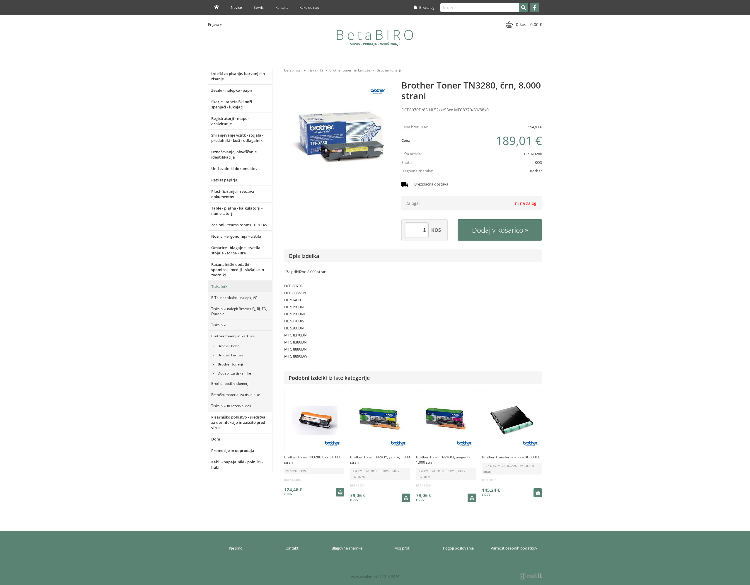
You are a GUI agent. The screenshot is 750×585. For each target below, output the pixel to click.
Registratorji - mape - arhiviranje (230, 121)
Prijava (215, 24)
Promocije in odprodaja (232, 450)
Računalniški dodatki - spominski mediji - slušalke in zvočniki (237, 270)
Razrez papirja (224, 180)
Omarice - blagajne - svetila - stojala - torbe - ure (236, 250)
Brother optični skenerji (230, 383)
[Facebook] (534, 7)
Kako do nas (309, 7)
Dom (215, 439)
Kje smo (236, 548)
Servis (259, 7)
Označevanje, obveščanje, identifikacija (234, 154)
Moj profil (402, 548)
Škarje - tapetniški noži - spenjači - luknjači (232, 104)
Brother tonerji (230, 364)
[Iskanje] (523, 7)
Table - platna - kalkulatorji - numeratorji (236, 210)
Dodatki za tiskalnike (234, 373)
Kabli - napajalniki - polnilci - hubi (237, 464)
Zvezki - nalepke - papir (232, 90)
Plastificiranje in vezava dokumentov (232, 194)
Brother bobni (229, 345)
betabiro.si (292, 70)
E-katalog (426, 7)
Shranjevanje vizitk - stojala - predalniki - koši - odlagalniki (237, 137)
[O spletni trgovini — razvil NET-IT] (531, 576)
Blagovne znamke (347, 548)
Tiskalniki (220, 286)
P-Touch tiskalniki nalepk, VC (234, 297)
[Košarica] (523, 24)
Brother (535, 171)
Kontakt (281, 7)
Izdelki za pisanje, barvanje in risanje (238, 76)
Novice (236, 7)
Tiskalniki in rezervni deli (231, 405)
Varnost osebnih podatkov (514, 548)
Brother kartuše (230, 355)
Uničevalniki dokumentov (234, 168)
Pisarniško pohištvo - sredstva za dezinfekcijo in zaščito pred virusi (238, 422)
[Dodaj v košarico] (339, 492)
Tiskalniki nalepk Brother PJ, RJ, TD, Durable (239, 311)
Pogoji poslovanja (458, 548)
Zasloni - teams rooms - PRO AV (239, 224)
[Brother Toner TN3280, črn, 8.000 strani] (337, 137)
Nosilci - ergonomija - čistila (236, 236)
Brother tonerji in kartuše (233, 336)
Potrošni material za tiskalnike (235, 394)
